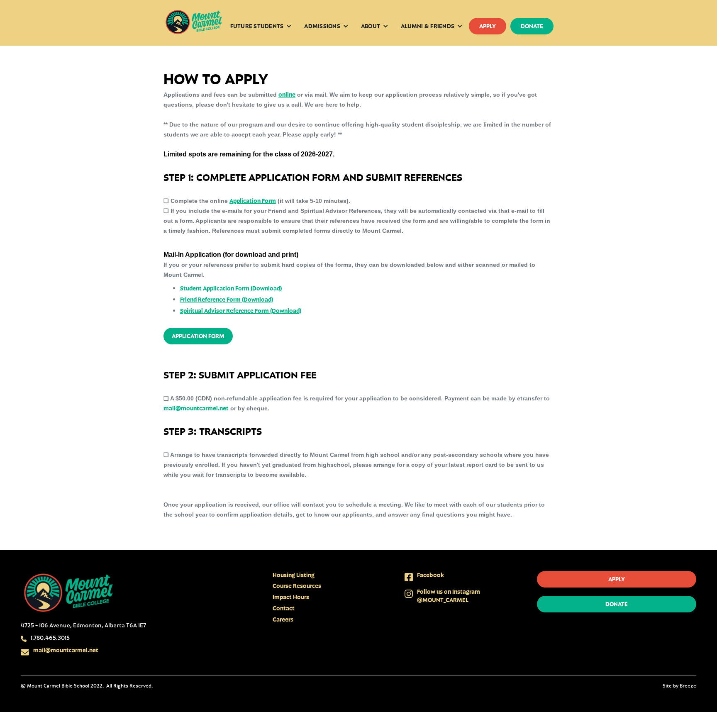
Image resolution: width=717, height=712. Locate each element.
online (286, 94)
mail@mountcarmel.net (196, 408)
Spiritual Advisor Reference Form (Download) (240, 311)
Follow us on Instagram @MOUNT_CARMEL (448, 596)
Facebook (430, 575)
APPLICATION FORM (198, 336)
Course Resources (297, 586)
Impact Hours (291, 597)
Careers (283, 619)
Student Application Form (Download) (231, 288)
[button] (261, 26)
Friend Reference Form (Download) (226, 299)
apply (487, 26)
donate (532, 26)
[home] (193, 22)
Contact (284, 608)
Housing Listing (294, 575)
